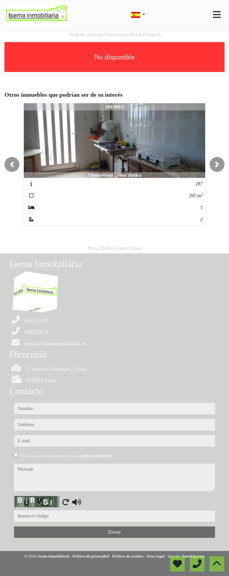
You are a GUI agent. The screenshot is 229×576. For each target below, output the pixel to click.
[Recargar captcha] (65, 502)
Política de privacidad (91, 556)
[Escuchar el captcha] (76, 502)
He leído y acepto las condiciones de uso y (65, 456)
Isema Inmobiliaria (54, 556)
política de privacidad (96, 456)
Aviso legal (155, 556)
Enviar (114, 532)
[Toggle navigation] (216, 14)
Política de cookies (128, 556)
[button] (11, 164)
